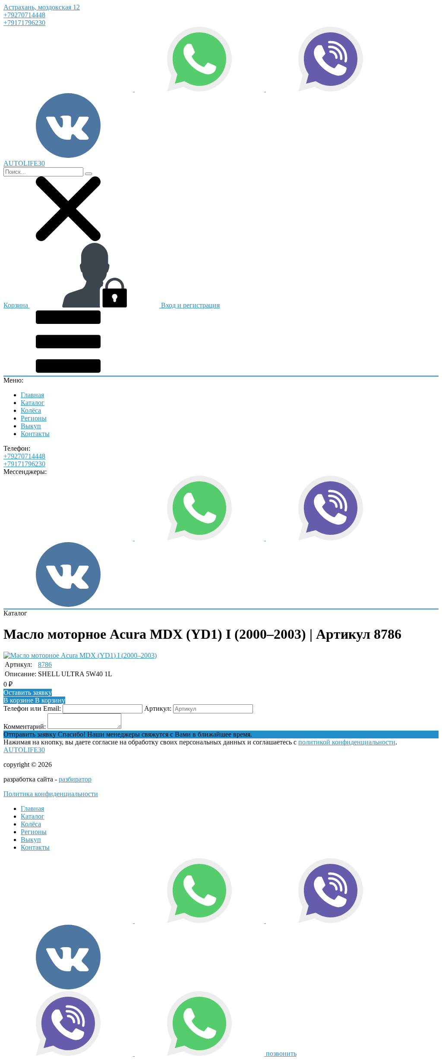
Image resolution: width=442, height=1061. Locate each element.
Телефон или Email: (32, 708)
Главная (32, 395)
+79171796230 (24, 22)
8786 (45, 664)
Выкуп (31, 426)
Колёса (31, 410)
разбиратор (75, 779)
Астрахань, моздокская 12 (41, 7)
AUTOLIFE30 (24, 749)
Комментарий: (24, 726)
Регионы (34, 418)
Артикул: (157, 708)
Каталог (32, 402)
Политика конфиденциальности (50, 793)
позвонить (281, 1053)
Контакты (35, 433)
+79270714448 (24, 15)
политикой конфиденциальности (346, 742)
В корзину (34, 700)
